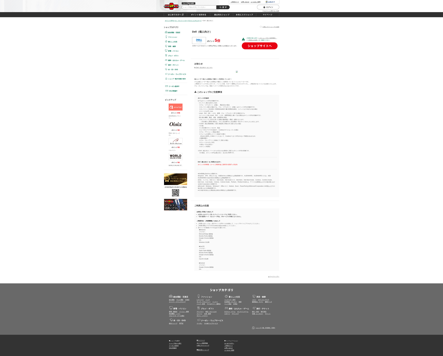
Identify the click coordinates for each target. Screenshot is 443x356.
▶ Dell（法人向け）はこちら (203, 67)
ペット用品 (227, 304)
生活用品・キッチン (230, 302)
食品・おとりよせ (211, 311)
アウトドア (235, 314)
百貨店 (187, 300)
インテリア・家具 (229, 300)
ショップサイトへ (260, 45)
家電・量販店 (173, 311)
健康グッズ (268, 302)
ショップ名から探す (175, 343)
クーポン (199, 323)
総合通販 (172, 300)
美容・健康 (172, 46)
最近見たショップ (203, 350)
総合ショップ (173, 323)
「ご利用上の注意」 (252, 40)
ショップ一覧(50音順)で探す (177, 79)
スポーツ (227, 314)
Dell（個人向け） (171, 6)
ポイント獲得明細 (202, 343)
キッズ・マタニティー (204, 302)
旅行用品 (263, 311)
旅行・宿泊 (255, 311)
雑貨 (240, 302)
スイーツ (199, 314)
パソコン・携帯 (184, 311)
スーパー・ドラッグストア (177, 302)
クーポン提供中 (174, 86)
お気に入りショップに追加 (271, 27)
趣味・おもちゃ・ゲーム (176, 60)
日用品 (235, 304)
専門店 (181, 323)
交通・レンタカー (257, 314)
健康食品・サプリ (257, 302)
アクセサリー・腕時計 (214, 304)
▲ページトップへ (273, 276)
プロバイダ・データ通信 (176, 316)
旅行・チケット (173, 65)
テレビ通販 (179, 300)
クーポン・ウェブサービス (177, 74)
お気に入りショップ (203, 345)
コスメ (254, 300)
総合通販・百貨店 (174, 32)
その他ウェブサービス (211, 323)
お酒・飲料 (207, 314)
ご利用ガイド (235, 2)
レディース (200, 300)
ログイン (268, 7)
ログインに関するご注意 (271, 11)
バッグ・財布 (201, 304)
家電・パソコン (173, 51)
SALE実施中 (173, 91)
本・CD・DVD (173, 69)
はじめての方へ (175, 14)
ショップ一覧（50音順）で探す (265, 328)
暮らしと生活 (172, 42)
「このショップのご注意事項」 (267, 38)
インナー (215, 302)
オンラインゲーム (242, 311)
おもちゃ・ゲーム (229, 311)
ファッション (172, 37)
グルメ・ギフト (173, 56)
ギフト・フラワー (202, 316)
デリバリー (200, 311)
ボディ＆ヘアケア (263, 300)
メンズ (207, 300)
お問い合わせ (245, 2)
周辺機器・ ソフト (174, 314)
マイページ (201, 340)
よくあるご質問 (255, 2)
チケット (268, 314)
